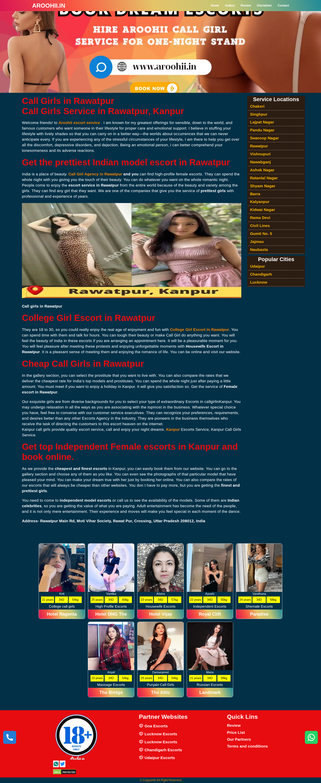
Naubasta (259, 249)
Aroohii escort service (80, 122)
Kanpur (173, 429)
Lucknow (258, 282)
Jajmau (257, 241)
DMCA (57, 772)
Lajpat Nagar (262, 122)
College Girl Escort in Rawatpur (199, 329)
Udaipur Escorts (159, 758)
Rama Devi (260, 217)
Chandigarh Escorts (162, 750)
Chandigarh (261, 274)
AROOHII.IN (48, 5)
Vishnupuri (260, 154)
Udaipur (257, 266)
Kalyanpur (259, 202)
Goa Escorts (155, 726)
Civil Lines (260, 225)
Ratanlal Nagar (264, 178)
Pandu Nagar (262, 130)
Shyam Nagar (262, 186)
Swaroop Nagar (264, 138)
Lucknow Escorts (160, 734)
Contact (283, 5)
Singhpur (258, 114)
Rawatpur (259, 146)
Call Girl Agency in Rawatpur (95, 174)
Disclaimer (264, 5)
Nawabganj (260, 162)
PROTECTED (69, 772)
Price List (236, 732)
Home (215, 5)
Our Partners (239, 739)
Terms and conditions (247, 746)
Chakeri (257, 106)
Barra (255, 194)
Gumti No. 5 (261, 233)
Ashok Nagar (262, 170)
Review (246, 5)
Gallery (230, 5)
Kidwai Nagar (262, 209)
